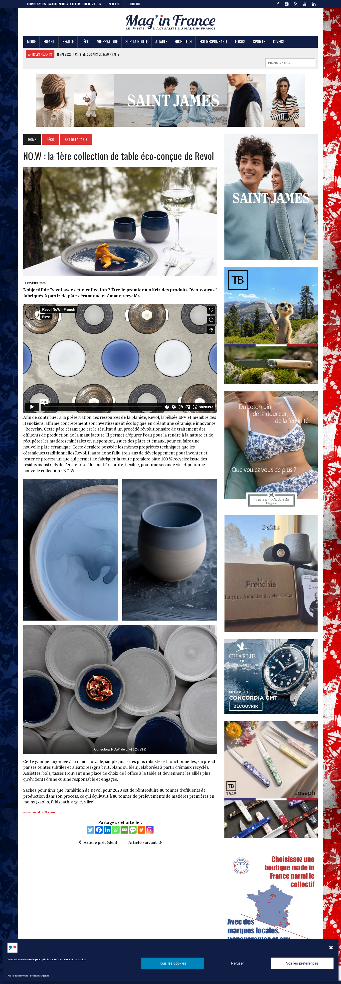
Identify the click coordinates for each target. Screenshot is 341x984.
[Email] (124, 830)
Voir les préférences (302, 963)
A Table (161, 42)
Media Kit (115, 4)
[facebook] (278, 3)
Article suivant (142, 842)
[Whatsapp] (116, 830)
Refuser (237, 963)
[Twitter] (90, 830)
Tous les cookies (172, 963)
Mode (31, 42)
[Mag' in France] (170, 22)
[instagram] (287, 3)
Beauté (68, 42)
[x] (296, 3)
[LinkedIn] (314, 3)
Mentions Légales (39, 975)
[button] (331, 947)
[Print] (141, 830)
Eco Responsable (213, 42)
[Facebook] (99, 830)
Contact (135, 4)
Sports (259, 42)
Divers (278, 42)
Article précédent (100, 842)
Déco (85, 42)
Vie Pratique (107, 42)
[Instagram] (150, 830)
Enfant (49, 42)
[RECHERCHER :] (290, 62)
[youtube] (305, 3)
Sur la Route (136, 42)
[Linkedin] (107, 830)
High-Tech (183, 42)
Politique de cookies (17, 975)
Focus (240, 42)
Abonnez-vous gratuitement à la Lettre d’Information (64, 4)
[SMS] (133, 830)
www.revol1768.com (39, 812)
